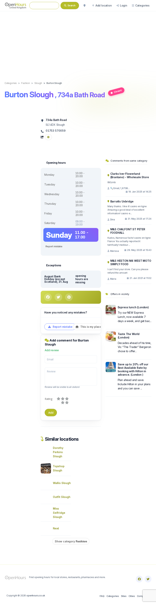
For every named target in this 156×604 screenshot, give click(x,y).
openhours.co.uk (35, 595)
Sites (124, 596)
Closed (118, 91)
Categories (113, 596)
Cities (132, 596)
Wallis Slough (62, 483)
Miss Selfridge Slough (59, 513)
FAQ (102, 596)
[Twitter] (148, 579)
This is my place (91, 326)
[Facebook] (139, 579)
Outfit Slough (61, 497)
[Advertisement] (78, 42)
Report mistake (53, 246)
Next (56, 528)
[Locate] (84, 5)
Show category (71, 541)
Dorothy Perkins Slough (58, 452)
